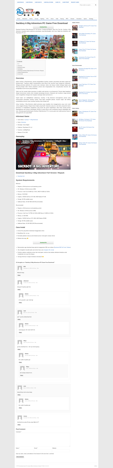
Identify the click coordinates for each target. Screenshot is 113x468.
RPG (67, 18)
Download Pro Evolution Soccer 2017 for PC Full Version (88, 77)
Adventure (24, 18)
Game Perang (29, 2)
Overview (20, 65)
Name (18, 448)
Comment (18, 431)
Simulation (78, 18)
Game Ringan (20, 2)
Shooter (72, 18)
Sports (85, 18)
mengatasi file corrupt (49, 250)
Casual (36, 18)
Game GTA (57, 2)
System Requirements (23, 72)
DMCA (95, 465)
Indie (57, 18)
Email (36, 448)
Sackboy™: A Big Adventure (31, 119)
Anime (31, 18)
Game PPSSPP (65, 2)
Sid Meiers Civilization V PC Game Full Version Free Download (87, 120)
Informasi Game (21, 67)
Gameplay (20, 69)
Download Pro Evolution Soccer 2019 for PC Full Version (88, 93)
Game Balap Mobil (48, 2)
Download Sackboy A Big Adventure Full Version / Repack (31, 70)
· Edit (37, 268)
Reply (19, 275)
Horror (52, 18)
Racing (62, 18)
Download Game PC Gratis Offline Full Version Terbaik (30, 465)
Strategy (91, 18)
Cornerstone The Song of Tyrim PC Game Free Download (87, 58)
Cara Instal (20, 73)
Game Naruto (38, 2)
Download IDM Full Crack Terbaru (62, 247)
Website (54, 448)
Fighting (42, 18)
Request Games (75, 2)
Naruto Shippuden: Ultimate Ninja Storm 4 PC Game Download (87, 100)
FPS (47, 18)
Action (18, 18)
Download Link (21, 176)
